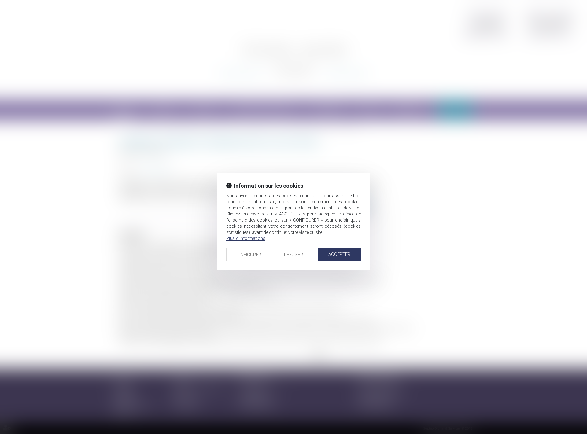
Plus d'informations (245, 238)
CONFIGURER (247, 254)
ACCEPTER (339, 254)
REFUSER (293, 254)
